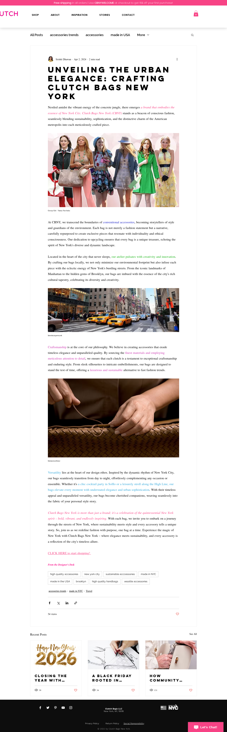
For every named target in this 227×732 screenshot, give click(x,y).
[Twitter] (48, 708)
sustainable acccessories (120, 574)
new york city (92, 574)
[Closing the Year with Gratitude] (56, 655)
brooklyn (81, 581)
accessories (95, 35)
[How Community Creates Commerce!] (171, 655)
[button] (195, 13)
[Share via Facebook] (49, 603)
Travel (89, 591)
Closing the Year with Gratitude (51, 678)
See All (193, 634)
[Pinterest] (55, 708)
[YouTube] (63, 708)
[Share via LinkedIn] (67, 603)
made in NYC (148, 574)
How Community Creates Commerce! (164, 678)
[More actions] (177, 59)
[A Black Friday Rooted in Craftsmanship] (113, 655)
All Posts (36, 35)
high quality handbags (105, 581)
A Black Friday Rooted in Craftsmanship (112, 678)
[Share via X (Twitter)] (58, 603)
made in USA (120, 35)
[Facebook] (40, 708)
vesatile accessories (135, 581)
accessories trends (64, 35)
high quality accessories (64, 574)
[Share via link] (75, 603)
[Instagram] (71, 708)
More (141, 35)
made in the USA (60, 581)
